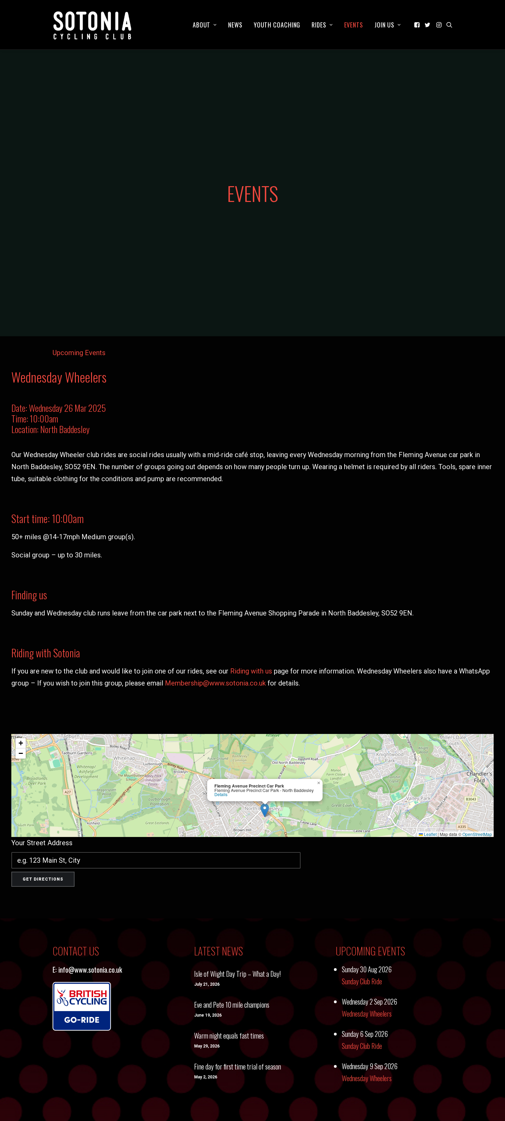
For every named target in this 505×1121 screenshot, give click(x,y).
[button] (417, 24)
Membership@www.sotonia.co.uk (215, 683)
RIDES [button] (319, 24)
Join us (384, 24)
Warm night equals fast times (229, 1035)
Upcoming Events (79, 353)
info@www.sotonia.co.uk (90, 969)
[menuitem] (205, 24)
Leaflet (430, 834)
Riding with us (251, 671)
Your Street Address (41, 843)
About (202, 24)
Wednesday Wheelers (367, 1013)
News (235, 24)
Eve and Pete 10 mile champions (231, 1004)
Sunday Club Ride (362, 981)
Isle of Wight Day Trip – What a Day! (237, 974)
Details (220, 794)
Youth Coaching (277, 24)
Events (353, 24)
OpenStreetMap (477, 834)
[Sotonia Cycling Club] (93, 24)
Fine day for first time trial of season (237, 1066)
